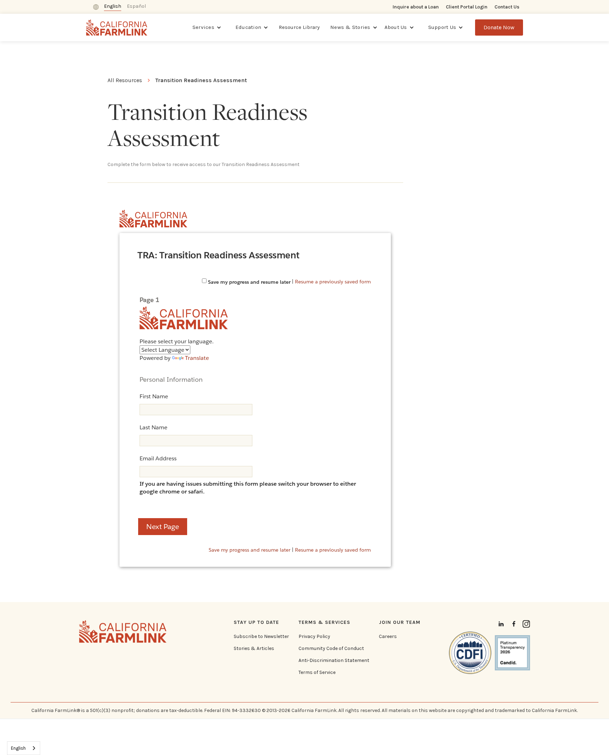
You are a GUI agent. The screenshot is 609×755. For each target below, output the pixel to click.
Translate (197, 358)
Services (203, 27)
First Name (154, 396)
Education (248, 27)
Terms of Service (317, 672)
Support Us (442, 27)
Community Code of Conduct (331, 648)
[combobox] (23, 748)
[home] (117, 27)
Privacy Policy (314, 636)
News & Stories (350, 27)
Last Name (153, 427)
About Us (396, 27)
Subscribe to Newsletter (261, 636)
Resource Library (299, 27)
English (18, 748)
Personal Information (171, 379)
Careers (388, 636)
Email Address (158, 458)
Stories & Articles (254, 648)
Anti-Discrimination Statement (334, 660)
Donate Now (499, 27)
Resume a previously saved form (333, 281)
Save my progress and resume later (249, 282)
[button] (207, 27)
